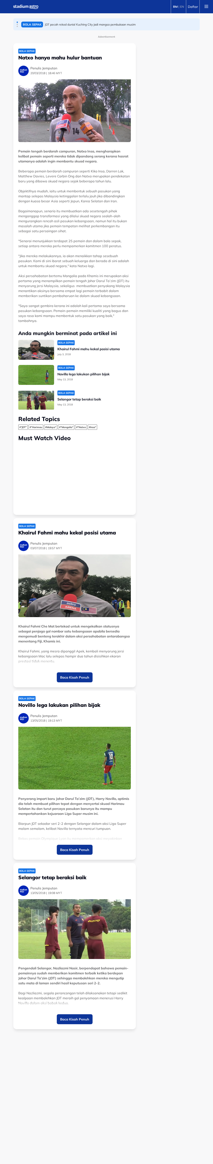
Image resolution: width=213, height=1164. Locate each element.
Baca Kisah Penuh (74, 677)
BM (175, 7)
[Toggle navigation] (206, 6)
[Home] (25, 6)
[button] (17, 22)
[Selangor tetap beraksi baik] (36, 400)
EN (182, 7)
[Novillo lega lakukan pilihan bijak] (36, 375)
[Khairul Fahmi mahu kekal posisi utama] (36, 350)
